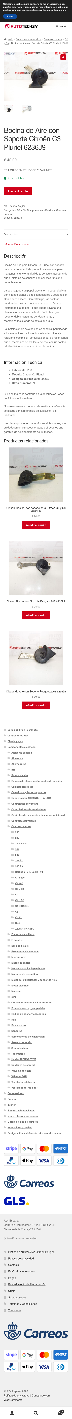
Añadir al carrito (18, 191)
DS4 (17, 923)
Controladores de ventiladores (28, 809)
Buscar (36, 1413)
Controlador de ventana (25, 803)
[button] (63, 57)
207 (17, 837)
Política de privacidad (21, 1258)
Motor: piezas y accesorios (23, 1116)
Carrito (55, 1410)
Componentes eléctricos (28, 39)
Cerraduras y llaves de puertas (28, 792)
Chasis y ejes (15, 741)
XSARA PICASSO (24, 928)
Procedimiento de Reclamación (27, 1284)
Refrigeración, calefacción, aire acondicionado (34, 1133)
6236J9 (18, 217)
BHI (13, 769)
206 (17, 832)
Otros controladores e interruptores (31, 1002)
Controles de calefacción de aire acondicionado (38, 815)
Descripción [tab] (11, 234)
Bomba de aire (19, 775)
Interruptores (18, 957)
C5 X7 (18, 917)
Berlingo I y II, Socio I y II (29, 871)
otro (13, 996)
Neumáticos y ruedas (20, 1127)
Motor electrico (20, 985)
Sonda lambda (19, 1048)
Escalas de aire (20, 945)
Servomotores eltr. (21, 1042)
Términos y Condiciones (22, 1304)
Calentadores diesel (22, 786)
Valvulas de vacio (21, 1070)
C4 (16, 894)
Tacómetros (18, 1053)
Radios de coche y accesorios (28, 1014)
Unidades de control (23, 1065)
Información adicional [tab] (16, 244)
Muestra (16, 991)
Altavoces (17, 758)
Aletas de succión (21, 752)
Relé (13, 1019)
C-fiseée (20, 877)
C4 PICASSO (22, 906)
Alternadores (18, 763)
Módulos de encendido (24, 974)
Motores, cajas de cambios (23, 1121)
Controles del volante (23, 820)
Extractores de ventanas (25, 951)
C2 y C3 (21, 210)
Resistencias (18, 1025)
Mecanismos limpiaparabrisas (28, 968)
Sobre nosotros (17, 1297)
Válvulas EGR (19, 1076)
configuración (57, 10)
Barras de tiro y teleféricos (23, 729)
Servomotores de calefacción (28, 1036)
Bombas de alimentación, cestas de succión (36, 781)
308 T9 (19, 866)
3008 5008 (21, 843)
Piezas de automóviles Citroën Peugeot (31, 1252)
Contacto (13, 1265)
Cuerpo (12, 1099)
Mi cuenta (12, 1413)
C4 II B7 (19, 900)
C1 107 (19, 883)
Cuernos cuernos (53, 39)
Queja (11, 1291)
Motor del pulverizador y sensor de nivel (34, 979)
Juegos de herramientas (21, 1110)
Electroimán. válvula (22, 934)
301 (17, 849)
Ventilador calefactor (23, 1082)
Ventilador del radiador (24, 1087)
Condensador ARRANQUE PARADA (31, 798)
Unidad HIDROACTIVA (23, 1059)
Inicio (10, 39)
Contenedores (16, 1093)
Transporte (14, 1310)
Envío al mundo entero (21, 1271)
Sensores (16, 1030)
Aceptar (10, 16)
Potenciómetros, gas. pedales (28, 1008)
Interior (12, 1104)
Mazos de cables (20, 962)
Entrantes (16, 940)
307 (17, 855)
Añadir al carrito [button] (36, 525)
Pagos (12, 1278)
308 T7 (19, 860)
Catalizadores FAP (18, 735)
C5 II (17, 911)
